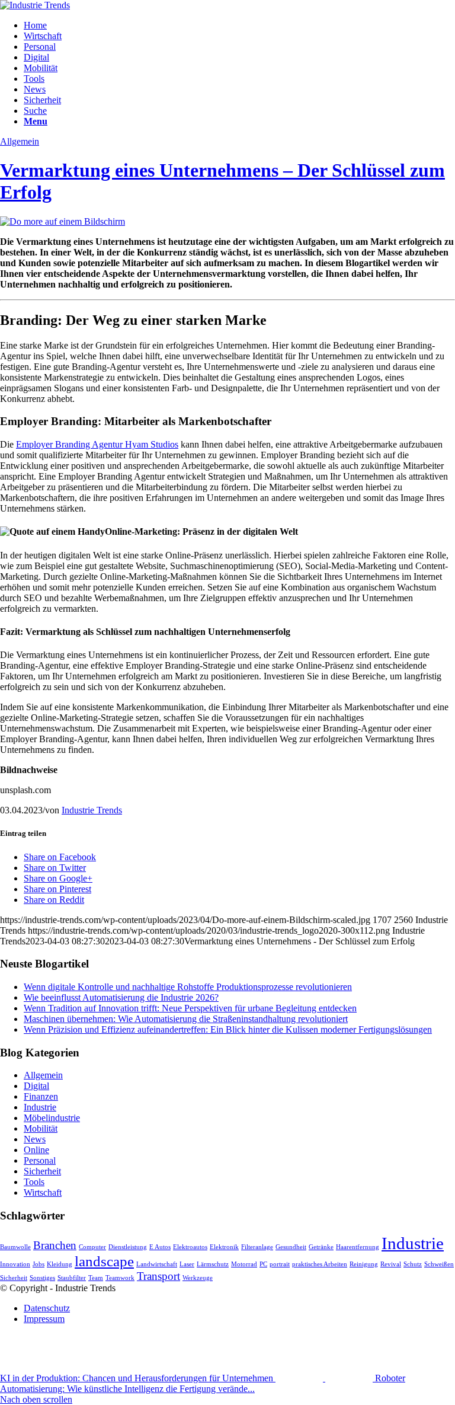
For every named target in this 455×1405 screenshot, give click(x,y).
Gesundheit (290, 1247)
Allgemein (19, 141)
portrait (280, 1264)
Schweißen (439, 1264)
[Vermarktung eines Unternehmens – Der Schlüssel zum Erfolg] (62, 221)
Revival (390, 1264)
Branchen (54, 1245)
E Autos (160, 1247)
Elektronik (224, 1247)
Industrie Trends (92, 810)
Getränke (321, 1247)
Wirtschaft (43, 1192)
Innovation (15, 1264)
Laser (187, 1264)
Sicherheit (42, 1171)
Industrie (40, 1107)
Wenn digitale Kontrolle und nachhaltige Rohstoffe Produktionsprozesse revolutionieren (188, 987)
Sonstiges (42, 1278)
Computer (92, 1247)
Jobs (38, 1264)
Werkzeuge (197, 1278)
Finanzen (41, 1096)
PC (263, 1264)
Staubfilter (71, 1278)
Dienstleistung (127, 1247)
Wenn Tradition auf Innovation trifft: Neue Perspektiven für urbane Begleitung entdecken (190, 1008)
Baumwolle (15, 1247)
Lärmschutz (213, 1264)
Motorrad (244, 1264)
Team (95, 1278)
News (35, 1139)
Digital (36, 1086)
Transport (158, 1276)
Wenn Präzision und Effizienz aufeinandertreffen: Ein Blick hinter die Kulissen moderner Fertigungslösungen (228, 1029)
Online (36, 1150)
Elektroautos (190, 1247)
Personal (40, 1160)
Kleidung (59, 1264)
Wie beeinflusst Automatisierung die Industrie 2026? (121, 997)
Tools (34, 1182)
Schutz (412, 1264)
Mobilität (40, 1128)
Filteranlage (257, 1247)
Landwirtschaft (156, 1264)
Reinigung (364, 1264)
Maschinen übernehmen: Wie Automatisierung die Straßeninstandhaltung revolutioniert (186, 1019)
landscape (104, 1261)
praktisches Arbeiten (319, 1264)
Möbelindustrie (52, 1118)
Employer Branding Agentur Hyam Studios (97, 444)
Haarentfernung (357, 1247)
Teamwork (119, 1278)
